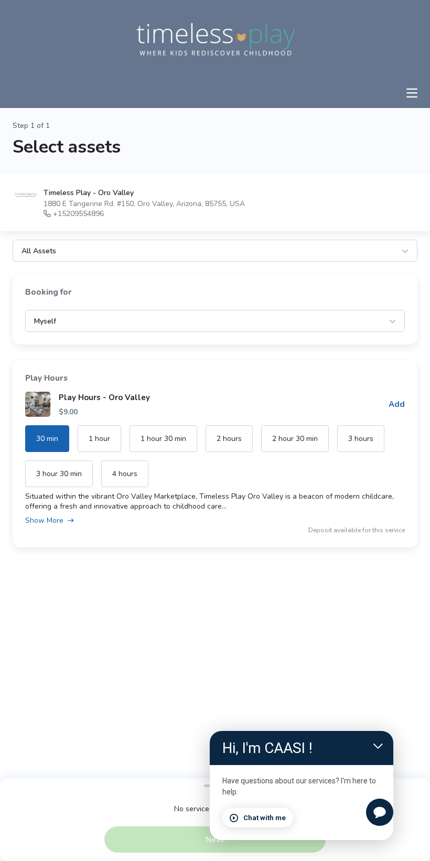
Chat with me (264, 818)
